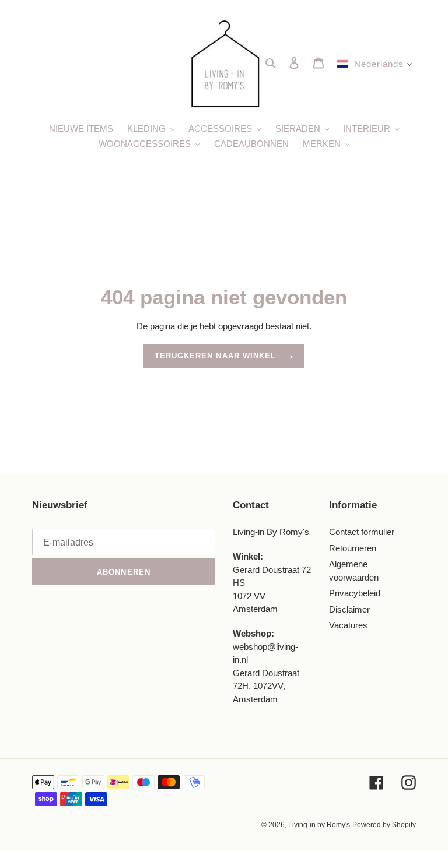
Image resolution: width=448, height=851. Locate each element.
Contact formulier (361, 532)
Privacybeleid (354, 593)
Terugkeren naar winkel (215, 355)
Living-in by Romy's (319, 825)
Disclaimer (349, 609)
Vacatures (348, 625)
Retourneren (352, 548)
